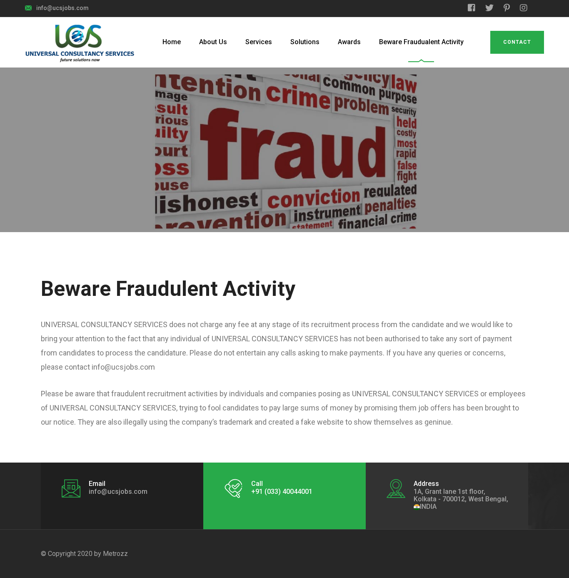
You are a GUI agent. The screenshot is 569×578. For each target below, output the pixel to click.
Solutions (304, 42)
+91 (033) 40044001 (281, 491)
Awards (349, 42)
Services (258, 42)
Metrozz (115, 554)
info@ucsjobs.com (62, 8)
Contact (517, 42)
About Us (213, 42)
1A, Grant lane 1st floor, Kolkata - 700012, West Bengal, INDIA (461, 499)
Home (171, 42)
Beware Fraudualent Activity (421, 42)
